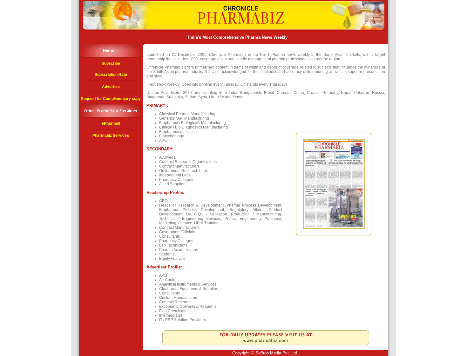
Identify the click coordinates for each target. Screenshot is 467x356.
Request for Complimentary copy (111, 99)
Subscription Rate (111, 74)
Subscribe (111, 63)
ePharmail (111, 123)
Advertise (111, 87)
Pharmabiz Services (110, 135)
